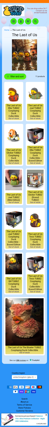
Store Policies (24, 408)
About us (24, 402)
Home (6, 30)
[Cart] (28, 21)
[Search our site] (35, 21)
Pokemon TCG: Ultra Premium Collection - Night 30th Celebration (30, 418)
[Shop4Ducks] (13, 10)
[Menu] (13, 21)
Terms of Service (24, 405)
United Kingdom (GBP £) (23, 377)
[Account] (21, 21)
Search (24, 399)
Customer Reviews (24, 411)
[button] (15, 76)
